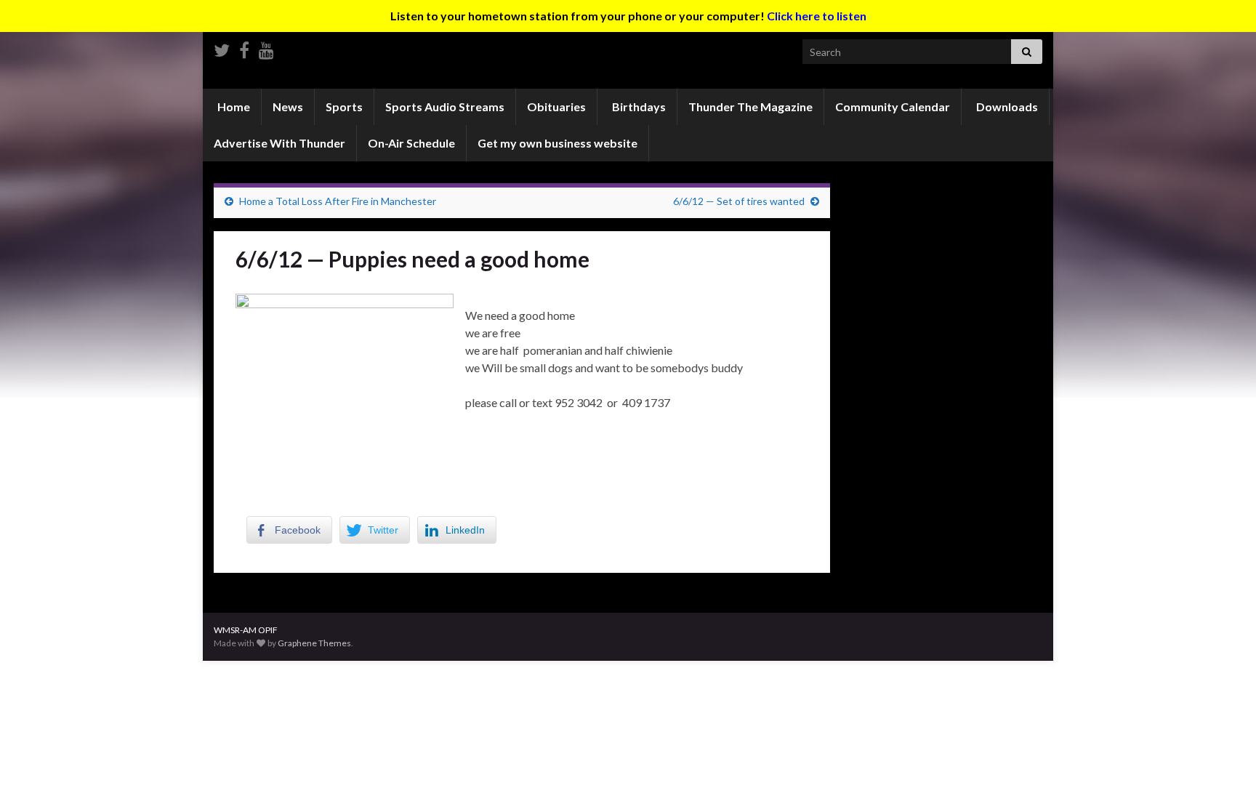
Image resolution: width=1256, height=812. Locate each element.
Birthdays (638, 106)
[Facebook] (244, 47)
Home (232, 106)
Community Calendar (892, 106)
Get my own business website (557, 143)
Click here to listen (816, 16)
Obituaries (556, 106)
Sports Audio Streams (444, 106)
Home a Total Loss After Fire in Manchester (337, 201)
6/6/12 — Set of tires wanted (739, 201)
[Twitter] (222, 47)
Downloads (1006, 106)
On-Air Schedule (411, 143)
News (288, 106)
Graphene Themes (314, 643)
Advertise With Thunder (279, 143)
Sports (344, 106)
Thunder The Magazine (750, 106)
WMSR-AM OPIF (246, 629)
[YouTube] (266, 47)
